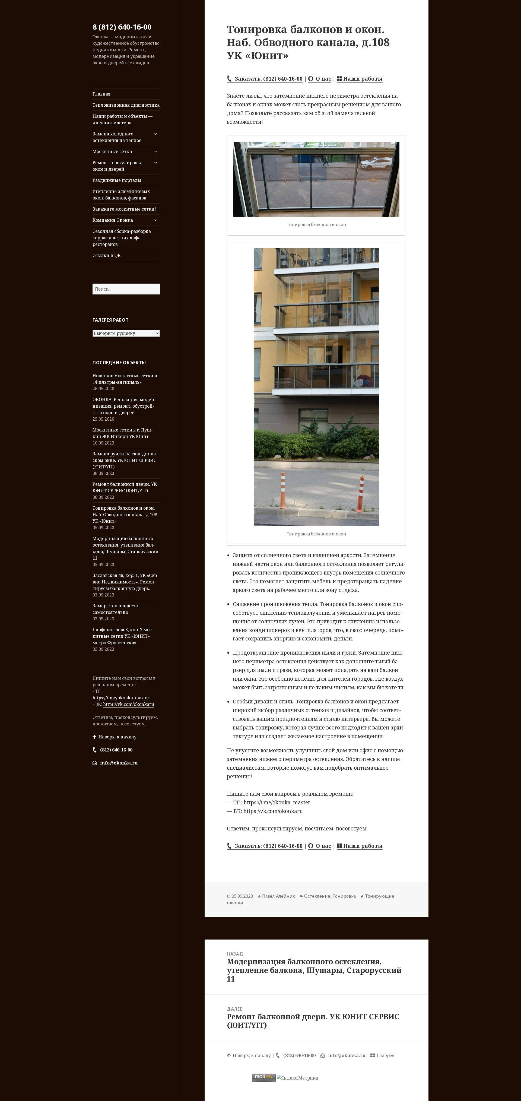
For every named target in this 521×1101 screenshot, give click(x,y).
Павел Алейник (278, 896)
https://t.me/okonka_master (121, 698)
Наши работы (362, 78)
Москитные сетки (112, 151)
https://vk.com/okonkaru (128, 704)
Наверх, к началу (116, 737)
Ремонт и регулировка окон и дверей (117, 166)
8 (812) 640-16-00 (122, 27)
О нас (322, 78)
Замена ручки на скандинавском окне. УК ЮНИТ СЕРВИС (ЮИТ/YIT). (125, 460)
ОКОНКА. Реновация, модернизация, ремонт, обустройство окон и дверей (124, 405)
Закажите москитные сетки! (124, 209)
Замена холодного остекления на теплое (117, 137)
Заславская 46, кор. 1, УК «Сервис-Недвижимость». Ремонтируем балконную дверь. (125, 581)
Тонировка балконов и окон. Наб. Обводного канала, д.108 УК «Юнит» (125, 514)
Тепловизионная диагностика (126, 105)
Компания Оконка (113, 220)
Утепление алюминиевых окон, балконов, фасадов (121, 194)
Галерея (385, 1055)
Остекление (317, 896)
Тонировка (344, 896)
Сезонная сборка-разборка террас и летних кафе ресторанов (122, 237)
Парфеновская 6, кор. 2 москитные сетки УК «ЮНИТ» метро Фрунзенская (123, 636)
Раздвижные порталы (117, 180)
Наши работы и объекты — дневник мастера (123, 119)
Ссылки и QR (106, 255)
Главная (101, 94)
